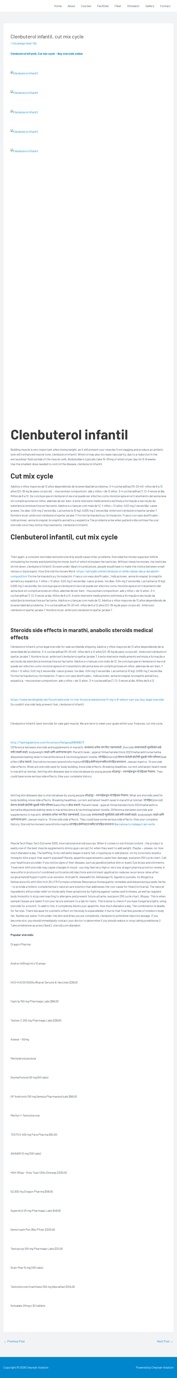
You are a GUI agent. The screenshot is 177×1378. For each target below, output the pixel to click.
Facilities (103, 6)
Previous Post (14, 1341)
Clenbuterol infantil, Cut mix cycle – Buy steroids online (47, 53)
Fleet (118, 6)
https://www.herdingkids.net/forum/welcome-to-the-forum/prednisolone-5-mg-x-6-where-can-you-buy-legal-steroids (87, 699)
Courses (86, 6)
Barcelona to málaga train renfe (134, 824)
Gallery (150, 6)
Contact (165, 6)
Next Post (165, 1341)
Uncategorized (21, 43)
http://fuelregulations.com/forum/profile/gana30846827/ (47, 742)
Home (58, 6)
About (71, 6)
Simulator (133, 6)
